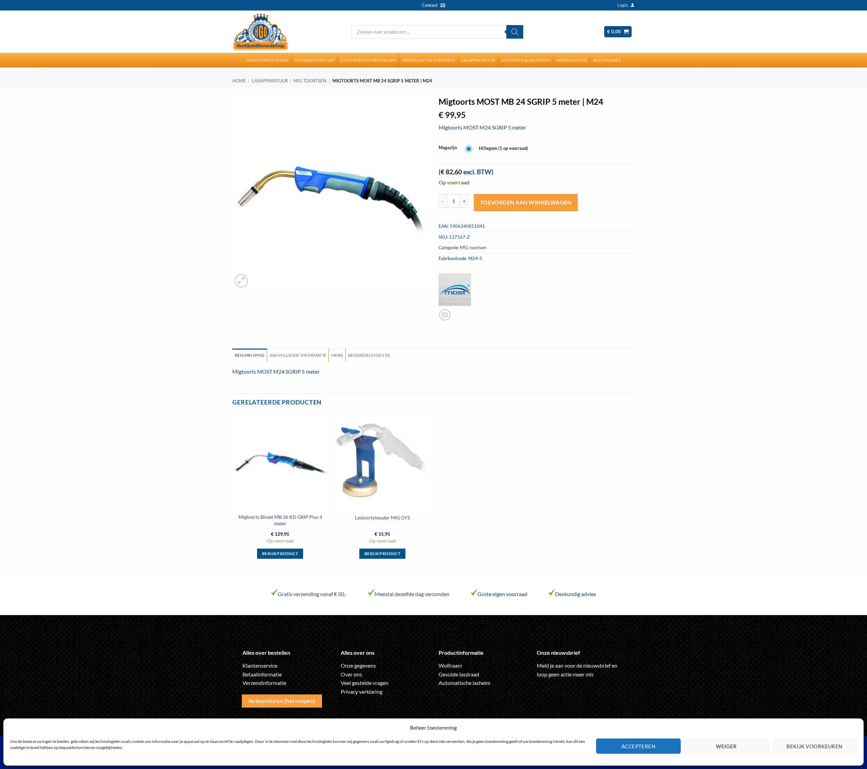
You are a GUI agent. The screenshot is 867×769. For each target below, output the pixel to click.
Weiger (726, 746)
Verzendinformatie (264, 682)
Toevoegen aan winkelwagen (526, 202)
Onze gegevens (358, 665)
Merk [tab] (337, 355)
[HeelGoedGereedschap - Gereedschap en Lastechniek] (260, 32)
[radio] (498, 149)
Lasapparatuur (478, 60)
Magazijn (448, 147)
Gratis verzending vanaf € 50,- (312, 594)
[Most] (455, 289)
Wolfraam (450, 665)
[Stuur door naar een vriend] (444, 314)
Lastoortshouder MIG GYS (382, 517)
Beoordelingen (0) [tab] (369, 355)
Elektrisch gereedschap (368, 60)
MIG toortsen (310, 80)
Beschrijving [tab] (250, 355)
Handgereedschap (267, 60)
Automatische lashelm (464, 682)
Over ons (351, 674)
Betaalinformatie (262, 674)
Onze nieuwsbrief (558, 652)
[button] (622, 5)
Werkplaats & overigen (428, 60)
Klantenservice (259, 665)
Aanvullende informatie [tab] (298, 355)
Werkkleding (571, 60)
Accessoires (607, 60)
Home (239, 80)
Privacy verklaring (361, 691)
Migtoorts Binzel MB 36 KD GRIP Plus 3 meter (280, 520)
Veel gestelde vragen (364, 682)
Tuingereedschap (315, 60)
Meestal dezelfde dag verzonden (412, 594)
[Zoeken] (514, 32)
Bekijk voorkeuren (814, 746)
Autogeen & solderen (526, 60)
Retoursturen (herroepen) (282, 701)
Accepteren (638, 746)
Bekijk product (280, 553)
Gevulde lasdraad (459, 674)
